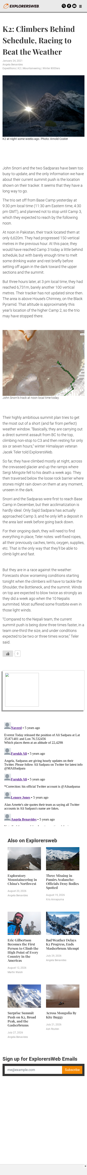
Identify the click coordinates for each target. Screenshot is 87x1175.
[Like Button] (8, 653)
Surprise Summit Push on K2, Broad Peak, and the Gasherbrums (22, 1019)
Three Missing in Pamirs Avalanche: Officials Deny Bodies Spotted (62, 881)
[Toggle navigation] (80, 6)
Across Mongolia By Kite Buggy (61, 1015)
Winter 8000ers (51, 68)
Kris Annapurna (55, 899)
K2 (19, 68)
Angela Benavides (13, 64)
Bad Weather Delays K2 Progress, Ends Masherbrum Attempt (62, 944)
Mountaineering (32, 68)
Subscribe (72, 1070)
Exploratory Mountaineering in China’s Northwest (22, 879)
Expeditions (9, 68)
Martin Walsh (15, 972)
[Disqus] (43, 773)
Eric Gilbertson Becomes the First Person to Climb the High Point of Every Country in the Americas (23, 950)
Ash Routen (52, 1029)
